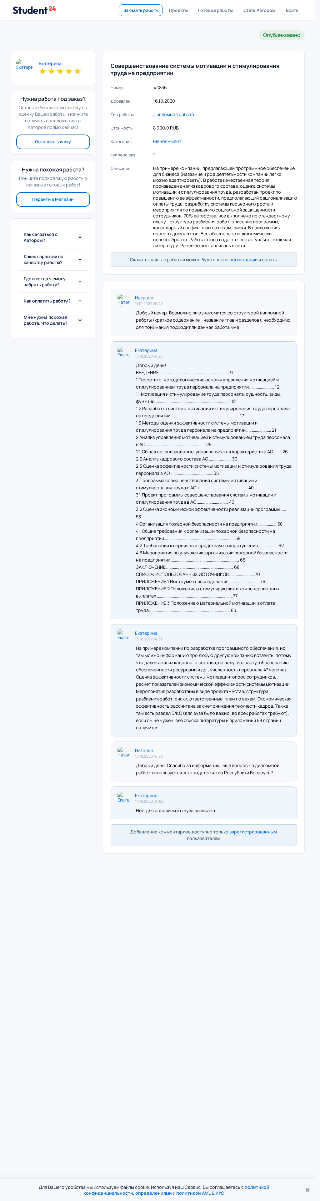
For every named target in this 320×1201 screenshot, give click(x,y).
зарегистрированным (253, 832)
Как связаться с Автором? (41, 237)
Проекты (178, 10)
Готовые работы (215, 10)
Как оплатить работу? (47, 301)
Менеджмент (167, 141)
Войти (292, 10)
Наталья (144, 298)
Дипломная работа (173, 114)
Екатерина (50, 63)
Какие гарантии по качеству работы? (43, 259)
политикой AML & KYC (200, 1193)
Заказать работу (140, 10)
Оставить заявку (53, 142)
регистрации (243, 259)
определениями (153, 1193)
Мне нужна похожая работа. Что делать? (46, 320)
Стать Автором (259, 10)
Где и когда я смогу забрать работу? (45, 282)
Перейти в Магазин (53, 199)
